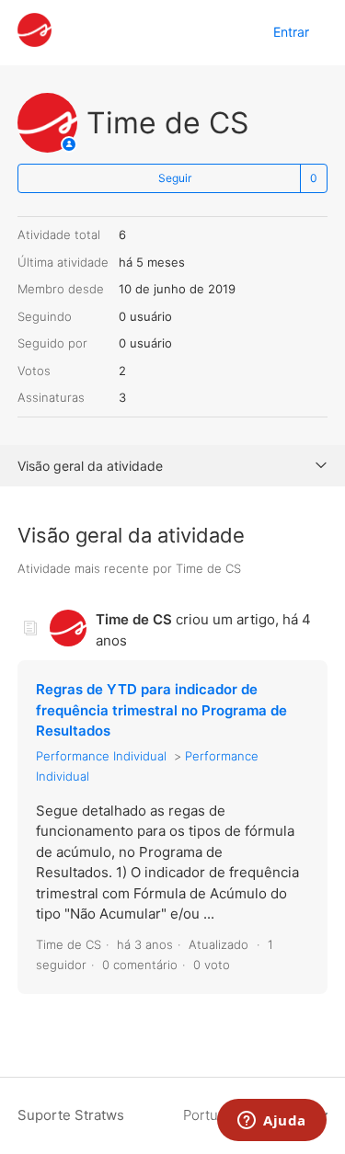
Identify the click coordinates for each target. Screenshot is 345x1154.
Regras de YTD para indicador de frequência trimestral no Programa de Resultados (161, 709)
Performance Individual (101, 755)
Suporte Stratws (70, 1115)
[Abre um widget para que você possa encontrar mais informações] (272, 1122)
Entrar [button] (291, 32)
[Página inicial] (34, 42)
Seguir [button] (174, 178)
